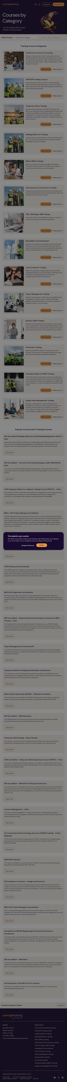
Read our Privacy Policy (45, 541)
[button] (28, 545)
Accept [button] (41, 545)
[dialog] (33, 541)
